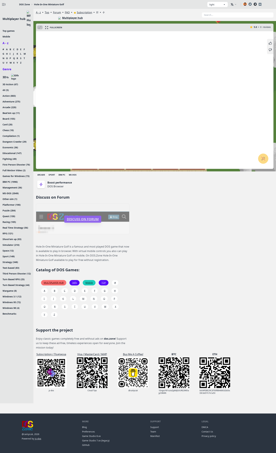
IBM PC (61, 174)
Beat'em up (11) (11, 113)
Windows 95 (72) (12, 302)
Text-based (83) (11, 267)
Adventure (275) (11, 101)
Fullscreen (56, 27)
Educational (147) (12, 153)
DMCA (205, 427)
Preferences (88, 431)
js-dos (38, 438)
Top (47, 12)
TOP (103, 282)
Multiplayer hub (14, 19)
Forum (57, 12)
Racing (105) (9, 221)
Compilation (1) (11, 135)
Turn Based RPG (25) (14, 279)
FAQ (67, 12)
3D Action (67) (10, 84)
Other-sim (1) (10, 199)
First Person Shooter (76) (16, 164)
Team (153, 431)
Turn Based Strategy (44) (16, 285)
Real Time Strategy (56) (15, 227)
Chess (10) (8, 130)
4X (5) (6, 90)
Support (154, 427)
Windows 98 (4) (11, 307)
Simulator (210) (11, 244)
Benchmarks (9, 313)
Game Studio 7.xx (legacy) (95, 440)
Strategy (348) (10, 262)
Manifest (155, 436)
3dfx (74, 282)
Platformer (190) (12, 204)
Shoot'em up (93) (12, 239)
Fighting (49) (10, 158)
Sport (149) (9, 256)
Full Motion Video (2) (14, 170)
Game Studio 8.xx (91, 436)
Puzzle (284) (9, 210)
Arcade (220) (9, 107)
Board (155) (9, 118)
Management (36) (12, 187)
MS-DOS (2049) (11, 193)
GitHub (86, 444)
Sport (52, 174)
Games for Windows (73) (16, 176)
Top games (9, 30)
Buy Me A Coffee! (133, 354)
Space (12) (8, 250)
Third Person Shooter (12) (17, 273)
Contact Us (207, 431)
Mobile (6, 36)
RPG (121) (8, 233)
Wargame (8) (10, 290)
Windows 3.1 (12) (12, 296)
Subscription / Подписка (51, 354)
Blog (84, 427)
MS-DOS (73, 174)
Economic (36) (10, 147)
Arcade (41, 174)
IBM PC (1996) (10, 181)
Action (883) (9, 95)
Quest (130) (9, 216)
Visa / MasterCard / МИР (92, 354)
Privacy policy (209, 436)
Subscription (84, 12)
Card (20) (7, 124)
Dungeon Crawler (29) (15, 141)
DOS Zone (24, 4)
